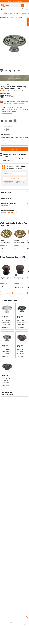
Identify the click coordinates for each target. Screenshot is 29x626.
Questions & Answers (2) (17, 90)
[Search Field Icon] (22, 5)
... (1, 13)
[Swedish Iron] (10, 121)
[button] (14, 192)
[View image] (1, 70)
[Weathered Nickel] (15, 121)
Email (2, 140)
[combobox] (13, 5)
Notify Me (14, 149)
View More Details (7, 113)
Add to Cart (6, 293)
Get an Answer (14, 178)
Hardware (6, 13)
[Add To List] (23, 87)
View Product (5, 327)
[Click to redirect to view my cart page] (26, 5)
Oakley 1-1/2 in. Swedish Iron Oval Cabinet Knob (22, 322)
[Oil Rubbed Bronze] (2, 121)
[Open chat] (28, 22)
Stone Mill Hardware (5, 317)
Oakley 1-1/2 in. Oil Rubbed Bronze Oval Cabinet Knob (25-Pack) (22, 353)
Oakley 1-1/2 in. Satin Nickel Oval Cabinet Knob (7, 322)
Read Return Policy (8, 160)
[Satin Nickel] (6, 121)
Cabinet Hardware (15, 13)
